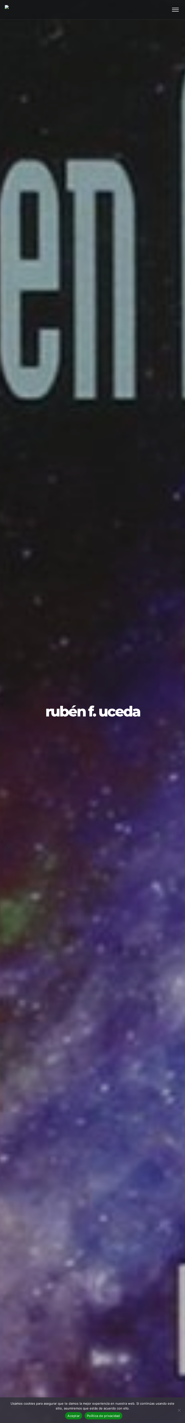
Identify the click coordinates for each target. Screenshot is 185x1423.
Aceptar (73, 1416)
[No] (179, 1410)
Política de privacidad (103, 1416)
